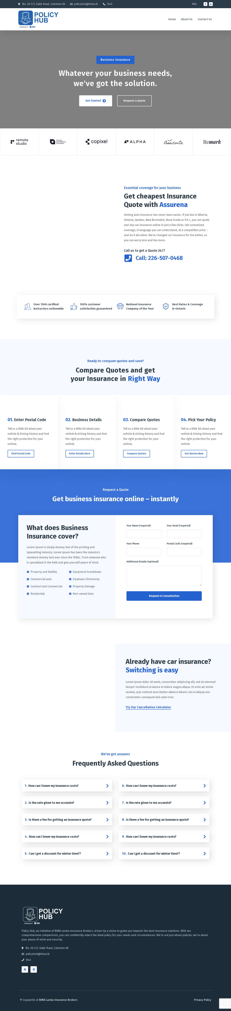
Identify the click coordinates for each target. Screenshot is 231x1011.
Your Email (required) (178, 525)
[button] (95, 100)
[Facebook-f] (205, 4)
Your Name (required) (138, 525)
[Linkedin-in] (211, 4)
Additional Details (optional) (142, 561)
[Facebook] (25, 969)
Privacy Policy (202, 1000)
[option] (19, 142)
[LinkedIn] (33, 969)
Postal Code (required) (179, 543)
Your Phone (132, 543)
